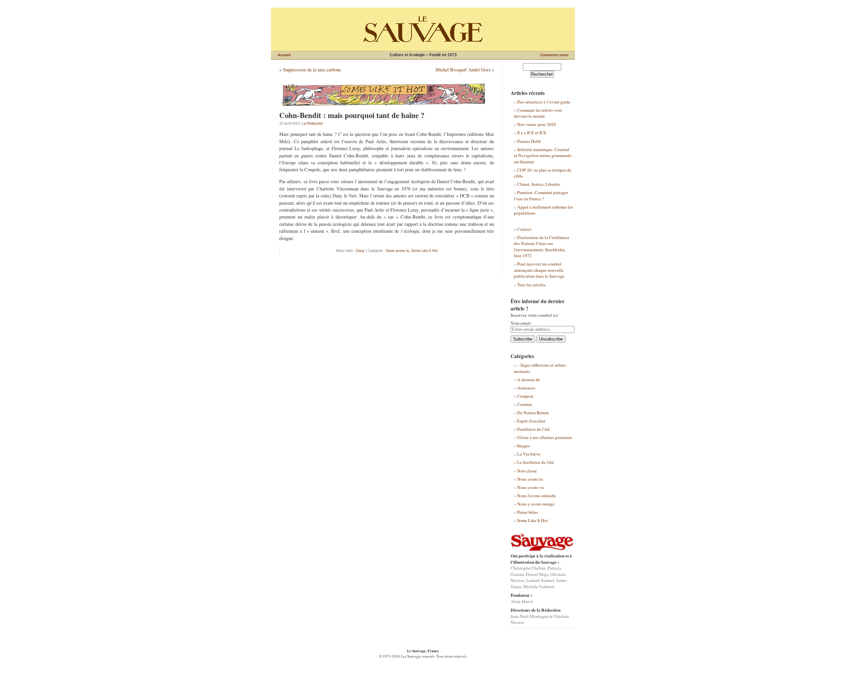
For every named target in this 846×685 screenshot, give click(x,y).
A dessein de (528, 380)
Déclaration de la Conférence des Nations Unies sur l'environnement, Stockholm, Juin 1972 (541, 246)
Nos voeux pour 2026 (536, 124)
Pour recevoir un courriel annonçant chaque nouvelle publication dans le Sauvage (539, 270)
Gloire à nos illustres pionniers (544, 437)
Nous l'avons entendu (536, 496)
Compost (525, 396)
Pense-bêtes (527, 512)
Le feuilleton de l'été (535, 462)
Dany (360, 251)
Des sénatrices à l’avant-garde (543, 102)
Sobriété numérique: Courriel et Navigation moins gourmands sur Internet (542, 155)
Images (523, 446)
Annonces (526, 388)
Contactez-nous (554, 55)
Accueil (284, 55)
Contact (524, 229)
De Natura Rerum (533, 413)
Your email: (521, 323)
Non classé (527, 471)
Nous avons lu (397, 251)
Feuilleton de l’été (533, 429)
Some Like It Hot (424, 251)
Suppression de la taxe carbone (312, 69)
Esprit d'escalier (531, 421)
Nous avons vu (530, 487)
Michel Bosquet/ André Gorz (463, 69)
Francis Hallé (529, 141)
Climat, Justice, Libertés (538, 184)
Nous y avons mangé (536, 504)
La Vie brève (528, 454)
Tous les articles (531, 285)
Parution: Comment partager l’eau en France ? (541, 195)
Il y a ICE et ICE (531, 133)
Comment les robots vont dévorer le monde (538, 113)
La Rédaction (312, 123)
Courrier (524, 404)
